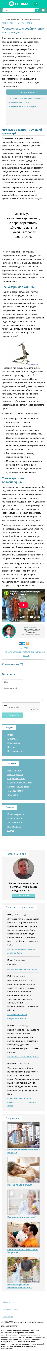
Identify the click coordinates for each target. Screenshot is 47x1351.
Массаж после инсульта (19, 1185)
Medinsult (26, 4)
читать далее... (23, 895)
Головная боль (14, 770)
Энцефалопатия (15, 791)
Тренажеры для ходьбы (19, 102)
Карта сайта (8, 1317)
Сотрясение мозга (16, 778)
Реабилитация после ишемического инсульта (19, 1286)
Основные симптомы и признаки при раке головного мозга (21, 1102)
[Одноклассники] (27, 643)
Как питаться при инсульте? (21, 1217)
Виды (10, 735)
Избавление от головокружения (23, 1056)
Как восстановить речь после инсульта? (22, 1251)
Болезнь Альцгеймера (18, 787)
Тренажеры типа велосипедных (22, 106)
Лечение (11, 747)
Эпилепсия (12, 795)
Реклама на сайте (10, 1309)
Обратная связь (9, 1302)
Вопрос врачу (14, 826)
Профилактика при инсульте (22, 969)
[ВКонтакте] (20, 643)
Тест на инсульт (15, 822)
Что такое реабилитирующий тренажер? (26, 98)
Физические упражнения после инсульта (23, 1151)
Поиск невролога (15, 814)
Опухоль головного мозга (19, 783)
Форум (10, 830)
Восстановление (25, 23)
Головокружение (15, 774)
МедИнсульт (7, 23)
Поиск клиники (14, 818)
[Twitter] (23, 643)
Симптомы (12, 739)
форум (26, 656)
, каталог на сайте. (35, 19)
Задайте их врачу (30, 652)
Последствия (13, 743)
